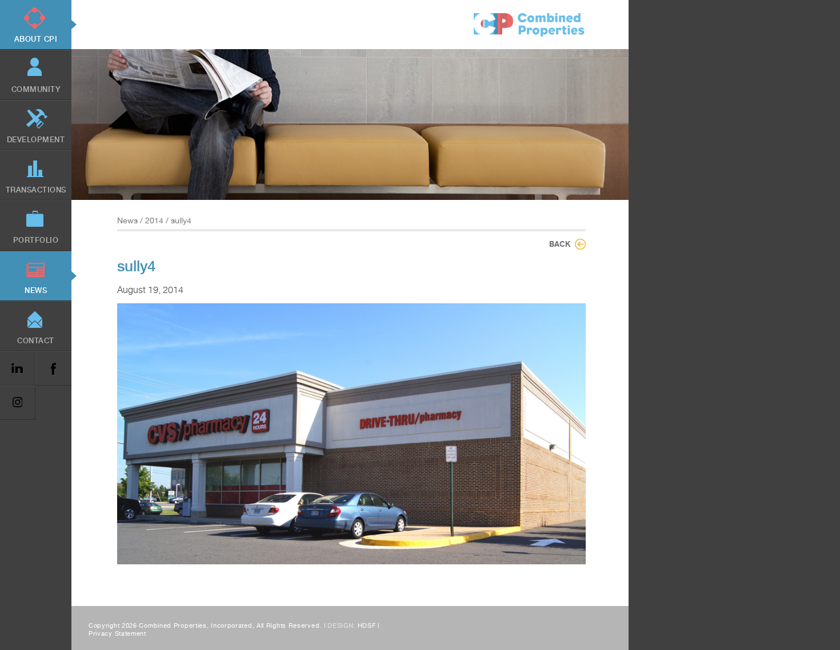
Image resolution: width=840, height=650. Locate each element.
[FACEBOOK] (53, 369)
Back (559, 243)
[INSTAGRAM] (17, 403)
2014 (154, 220)
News (127, 220)
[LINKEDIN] (17, 369)
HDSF (367, 625)
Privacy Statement (117, 633)
